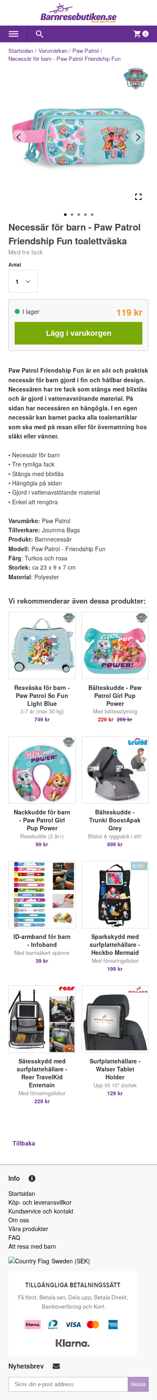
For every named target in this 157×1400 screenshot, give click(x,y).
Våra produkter (28, 1228)
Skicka (138, 1383)
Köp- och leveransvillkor (40, 1202)
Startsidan (20, 50)
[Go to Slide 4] (85, 214)
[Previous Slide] (18, 137)
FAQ (14, 1237)
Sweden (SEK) (70, 1261)
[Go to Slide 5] (92, 214)
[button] (23, 281)
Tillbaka (24, 1143)
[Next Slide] (138, 137)
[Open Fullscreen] (138, 197)
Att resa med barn (32, 1246)
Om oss (18, 1220)
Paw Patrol (85, 50)
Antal (14, 264)
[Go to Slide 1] (65, 214)
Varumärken (53, 50)
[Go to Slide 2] (72, 214)
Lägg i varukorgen (78, 333)
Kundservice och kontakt (40, 1211)
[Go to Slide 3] (78, 214)
